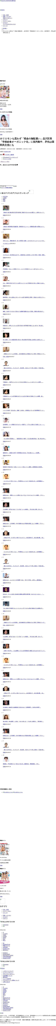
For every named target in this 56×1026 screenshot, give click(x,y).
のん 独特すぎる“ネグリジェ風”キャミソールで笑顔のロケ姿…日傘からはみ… (24, 283)
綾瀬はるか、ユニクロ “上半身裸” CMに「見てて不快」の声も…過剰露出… (23, 580)
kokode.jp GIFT (6, 958)
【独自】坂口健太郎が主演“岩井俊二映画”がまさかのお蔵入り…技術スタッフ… (24, 212)
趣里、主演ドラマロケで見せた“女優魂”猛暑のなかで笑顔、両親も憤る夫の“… (23, 311)
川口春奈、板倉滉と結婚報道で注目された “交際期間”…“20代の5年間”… (22, 707)
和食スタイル (6, 945)
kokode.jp (5, 952)
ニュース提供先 (7, 978)
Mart (4, 939)
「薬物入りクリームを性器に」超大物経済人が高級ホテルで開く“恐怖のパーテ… (24, 353)
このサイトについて (8, 971)
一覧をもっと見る (4, 161)
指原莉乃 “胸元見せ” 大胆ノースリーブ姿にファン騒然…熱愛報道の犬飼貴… (23, 467)
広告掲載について (7, 975)
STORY (5, 936)
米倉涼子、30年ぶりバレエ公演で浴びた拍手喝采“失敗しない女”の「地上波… (23, 325)
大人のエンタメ (12, 24)
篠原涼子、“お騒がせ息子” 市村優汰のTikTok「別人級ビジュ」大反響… (21, 452)
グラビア (5, 22)
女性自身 (5, 947)
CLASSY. (5, 933)
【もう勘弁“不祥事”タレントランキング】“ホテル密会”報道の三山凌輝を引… (23, 608)
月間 (4, 201)
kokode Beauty (6, 954)
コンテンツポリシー (8, 972)
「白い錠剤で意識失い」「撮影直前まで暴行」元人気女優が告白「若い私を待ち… (24, 438)
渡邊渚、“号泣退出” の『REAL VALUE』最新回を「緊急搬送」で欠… (21, 763)
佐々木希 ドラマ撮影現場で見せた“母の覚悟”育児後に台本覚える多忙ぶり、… (24, 339)
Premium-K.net (6, 944)
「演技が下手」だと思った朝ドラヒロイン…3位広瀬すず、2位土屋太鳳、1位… (23, 537)
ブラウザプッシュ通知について (11, 980)
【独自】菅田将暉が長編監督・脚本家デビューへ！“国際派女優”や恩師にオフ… (24, 226)
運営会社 (5, 977)
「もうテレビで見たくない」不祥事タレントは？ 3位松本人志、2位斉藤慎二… (23, 481)
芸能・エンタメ (7, 16)
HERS (4, 937)
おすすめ (5, 196)
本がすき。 (6, 950)
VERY (4, 935)
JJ (3, 932)
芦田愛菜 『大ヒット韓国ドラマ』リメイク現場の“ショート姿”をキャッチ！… (23, 269)
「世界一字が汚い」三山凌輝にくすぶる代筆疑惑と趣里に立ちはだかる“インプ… (24, 650)
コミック (5, 25)
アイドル (5, 24)
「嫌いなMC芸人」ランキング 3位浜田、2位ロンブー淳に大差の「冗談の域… (23, 368)
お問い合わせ (6, 981)
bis (3, 943)
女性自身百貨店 (7, 956)
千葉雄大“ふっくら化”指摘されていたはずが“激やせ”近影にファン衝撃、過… (23, 396)
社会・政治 (6, 15)
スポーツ (5, 19)
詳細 (1, 109)
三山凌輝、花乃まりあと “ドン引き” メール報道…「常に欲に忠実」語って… (23, 509)
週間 (4, 199)
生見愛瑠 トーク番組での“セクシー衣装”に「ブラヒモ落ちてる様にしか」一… (24, 424)
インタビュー (8, 18)
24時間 (4, 198)
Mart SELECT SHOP (8, 955)
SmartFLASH (6, 948)
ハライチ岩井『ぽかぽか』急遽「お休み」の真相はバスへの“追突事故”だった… (24, 410)
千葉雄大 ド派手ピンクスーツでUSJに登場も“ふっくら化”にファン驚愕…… (23, 382)
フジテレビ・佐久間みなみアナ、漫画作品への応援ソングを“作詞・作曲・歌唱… (24, 255)
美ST (4, 940)
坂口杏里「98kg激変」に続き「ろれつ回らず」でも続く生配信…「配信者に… (23, 721)
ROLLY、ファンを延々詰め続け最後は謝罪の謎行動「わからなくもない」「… (23, 594)
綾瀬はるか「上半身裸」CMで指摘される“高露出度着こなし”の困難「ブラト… (23, 523)
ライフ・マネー (7, 21)
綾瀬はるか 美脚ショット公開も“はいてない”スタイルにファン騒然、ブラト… (24, 495)
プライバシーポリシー (9, 974)
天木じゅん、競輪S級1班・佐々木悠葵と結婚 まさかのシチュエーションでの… (24, 240)
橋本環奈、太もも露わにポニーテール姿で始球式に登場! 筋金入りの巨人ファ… (24, 297)
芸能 (4, 18)
